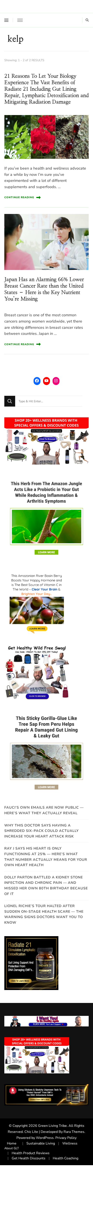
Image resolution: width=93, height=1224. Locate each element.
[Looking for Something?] (48, 401)
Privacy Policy (66, 1137)
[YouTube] (46, 380)
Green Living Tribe (52, 1125)
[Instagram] (56, 380)
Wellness (69, 1143)
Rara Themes (74, 1131)
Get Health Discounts (28, 1158)
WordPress (45, 1137)
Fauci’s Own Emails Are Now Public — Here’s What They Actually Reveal (44, 810)
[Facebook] (37, 380)
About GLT (11, 1148)
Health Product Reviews (31, 1153)
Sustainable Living (40, 1143)
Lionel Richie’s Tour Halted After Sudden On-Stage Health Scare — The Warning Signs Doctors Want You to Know (43, 914)
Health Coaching (65, 1158)
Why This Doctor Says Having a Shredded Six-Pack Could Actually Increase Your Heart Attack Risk (41, 831)
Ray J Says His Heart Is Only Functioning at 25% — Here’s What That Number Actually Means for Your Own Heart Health (45, 856)
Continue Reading (19, 197)
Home (11, 1143)
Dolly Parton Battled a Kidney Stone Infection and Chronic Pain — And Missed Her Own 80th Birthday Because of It (46, 885)
